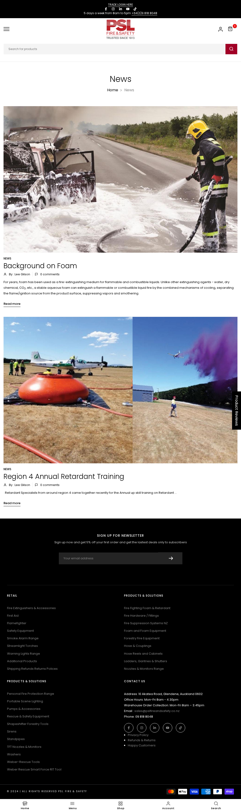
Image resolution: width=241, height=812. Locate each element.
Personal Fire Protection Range (30, 693)
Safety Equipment (20, 630)
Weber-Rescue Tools (23, 762)
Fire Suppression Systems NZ (146, 623)
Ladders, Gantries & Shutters (145, 661)
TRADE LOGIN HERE (120, 5)
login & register (220, 29)
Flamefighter (16, 623)
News (7, 258)
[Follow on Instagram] (113, 9)
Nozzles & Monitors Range (144, 668)
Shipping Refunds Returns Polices (32, 668)
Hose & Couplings (137, 646)
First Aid (13, 615)
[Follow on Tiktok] (135, 9)
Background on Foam (40, 266)
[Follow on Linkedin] (120, 9)
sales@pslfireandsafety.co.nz (157, 711)
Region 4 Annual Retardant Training (64, 476)
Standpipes (16, 739)
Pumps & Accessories (23, 709)
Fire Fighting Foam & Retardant (147, 608)
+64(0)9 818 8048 (144, 13)
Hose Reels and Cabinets (143, 653)
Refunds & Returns (142, 740)
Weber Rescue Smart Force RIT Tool (34, 769)
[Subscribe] (170, 558)
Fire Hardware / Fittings (141, 615)
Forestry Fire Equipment (142, 638)
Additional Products (22, 661)
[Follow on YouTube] (128, 9)
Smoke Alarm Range (23, 638)
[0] (230, 29)
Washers (14, 754)
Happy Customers (142, 745)
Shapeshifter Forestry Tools (27, 724)
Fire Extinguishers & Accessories (31, 608)
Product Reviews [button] (236, 410)
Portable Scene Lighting (25, 701)
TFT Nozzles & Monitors (24, 747)
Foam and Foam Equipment (145, 630)
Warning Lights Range (23, 653)
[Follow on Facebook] (106, 9)
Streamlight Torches (22, 646)
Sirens (11, 731)
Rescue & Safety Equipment (28, 716)
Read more (12, 303)
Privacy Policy (138, 735)
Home (112, 90)
